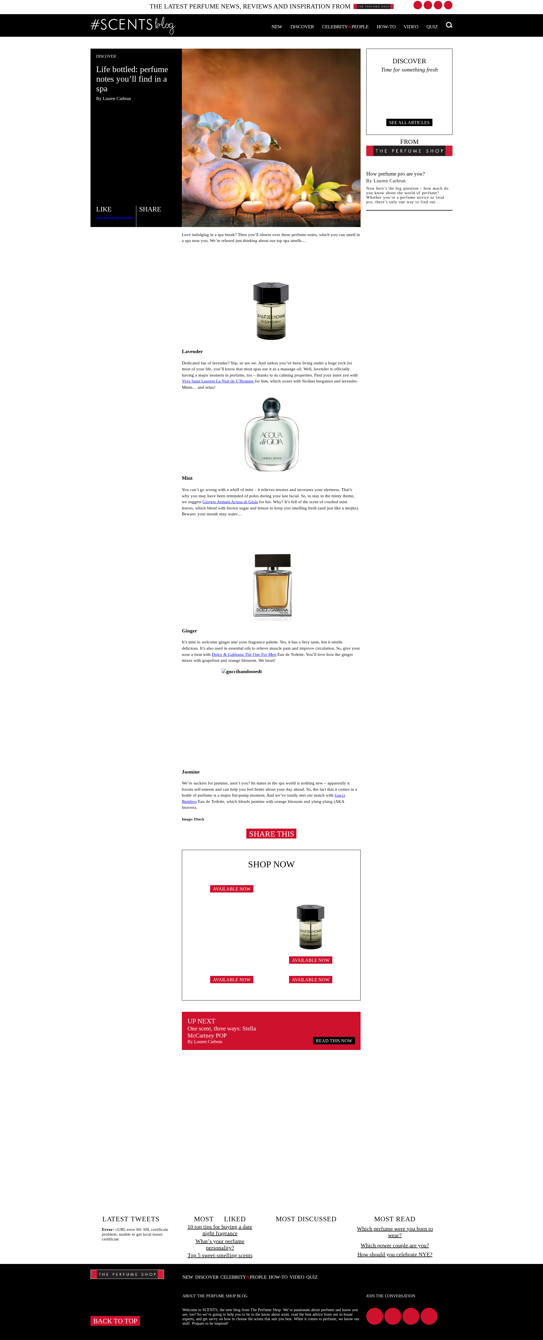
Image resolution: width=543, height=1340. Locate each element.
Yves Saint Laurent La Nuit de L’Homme (218, 381)
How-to (386, 26)
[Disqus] (271, 1132)
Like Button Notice (111, 217)
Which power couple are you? (395, 1245)
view (129, 217)
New (277, 26)
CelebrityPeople (345, 26)
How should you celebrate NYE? (394, 1254)
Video (411, 26)
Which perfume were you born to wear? (395, 1232)
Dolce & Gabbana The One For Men (244, 654)
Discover (302, 26)
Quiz (432, 26)
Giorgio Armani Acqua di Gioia (230, 501)
